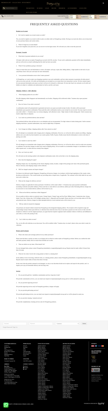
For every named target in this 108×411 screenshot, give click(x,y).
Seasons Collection (41, 384)
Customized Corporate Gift (9, 361)
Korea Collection (41, 368)
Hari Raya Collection (42, 363)
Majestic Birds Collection (43, 373)
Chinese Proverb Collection (43, 353)
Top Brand (25, 347)
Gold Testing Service (8, 350)
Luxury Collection (41, 371)
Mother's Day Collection (43, 378)
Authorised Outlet (26, 351)
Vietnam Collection (41, 396)
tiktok (25, 369)
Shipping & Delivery (8, 354)
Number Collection (41, 381)
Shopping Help (7, 347)
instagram (26, 367)
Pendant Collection (41, 383)
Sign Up (15, 327)
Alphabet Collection (42, 345)
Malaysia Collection (42, 374)
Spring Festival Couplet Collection (45, 390)
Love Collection (41, 370)
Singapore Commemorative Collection (45, 386)
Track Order (6, 355)
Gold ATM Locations (27, 361)
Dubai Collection (41, 357)
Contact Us (6, 345)
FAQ (5, 348)
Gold (47, 8)
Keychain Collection (67, 367)
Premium (62, 8)
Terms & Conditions (27, 353)
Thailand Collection (42, 393)
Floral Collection (41, 360)
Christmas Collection (42, 354)
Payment (6, 353)
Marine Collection (41, 376)
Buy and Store (31, 12)
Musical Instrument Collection (44, 380)
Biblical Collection (41, 347)
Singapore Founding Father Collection (45, 387)
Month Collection (41, 377)
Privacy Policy (26, 354)
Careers (24, 355)
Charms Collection (41, 351)
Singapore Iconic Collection (43, 389)
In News (40, 8)
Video (24, 348)
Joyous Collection (41, 367)
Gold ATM (82, 8)
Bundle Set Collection (42, 350)
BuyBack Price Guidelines (9, 351)
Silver (53, 8)
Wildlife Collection (41, 397)
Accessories (72, 8)
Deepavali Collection (42, 355)
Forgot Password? (8, 327)
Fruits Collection (41, 361)
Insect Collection (41, 366)
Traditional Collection (42, 394)
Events (24, 350)
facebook (26, 366)
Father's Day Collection (42, 358)
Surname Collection (42, 391)
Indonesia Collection (42, 364)
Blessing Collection (42, 348)
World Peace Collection (42, 399)
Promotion (30, 8)
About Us (25, 345)
